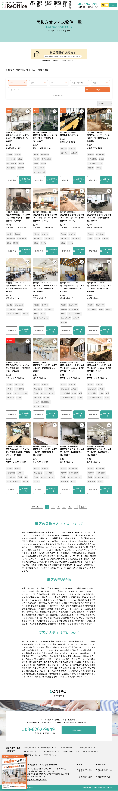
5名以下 (97, 238)
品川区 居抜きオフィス (87, 748)
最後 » (83, 506)
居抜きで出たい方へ (57, 4)
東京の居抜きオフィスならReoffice (34, 780)
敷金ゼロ (21, 168)
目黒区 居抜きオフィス (68, 748)
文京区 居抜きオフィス (90, 751)
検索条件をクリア (59, 95)
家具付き (18, 154)
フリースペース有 (39, 172)
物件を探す (102, 764)
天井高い (37, 159)
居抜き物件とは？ (39, 4)
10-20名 (21, 163)
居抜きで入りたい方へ (48, 4)
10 (70, 506)
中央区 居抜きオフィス (71, 751)
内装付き (9, 154)
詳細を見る (12, 180)
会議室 (20, 159)
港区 (46, 70)
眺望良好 (91, 168)
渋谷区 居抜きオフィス (50, 748)
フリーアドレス (39, 168)
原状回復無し (10, 168)
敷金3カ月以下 (11, 163)
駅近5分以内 (44, 154)
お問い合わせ (26, 180)
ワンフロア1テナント (95, 163)
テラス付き (10, 398)
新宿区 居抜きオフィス (32, 751)
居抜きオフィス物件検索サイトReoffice (20, 70)
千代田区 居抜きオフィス (52, 751)
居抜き (36, 154)
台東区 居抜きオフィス (51, 755)
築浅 (80, 393)
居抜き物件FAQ (65, 4)
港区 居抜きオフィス (32, 748)
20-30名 (43, 163)
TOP (80, 764)
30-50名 (43, 314)
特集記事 (70, 5)
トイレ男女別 (10, 159)
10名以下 (74, 153)
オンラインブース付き (41, 318)
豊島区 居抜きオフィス (32, 755)
